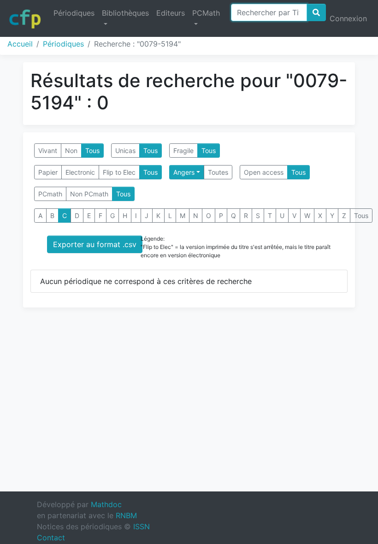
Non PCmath (89, 194)
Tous (92, 150)
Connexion (348, 18)
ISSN (141, 526)
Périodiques (73, 13)
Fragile (183, 150)
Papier (48, 172)
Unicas (125, 150)
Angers (184, 172)
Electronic (80, 172)
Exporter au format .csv (94, 244)
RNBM (126, 515)
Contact (51, 537)
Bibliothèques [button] (125, 13)
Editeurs (170, 13)
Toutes (218, 172)
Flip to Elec (119, 172)
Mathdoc (106, 504)
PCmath (50, 194)
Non (71, 150)
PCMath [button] (206, 13)
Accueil (20, 43)
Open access (264, 172)
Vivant (47, 150)
